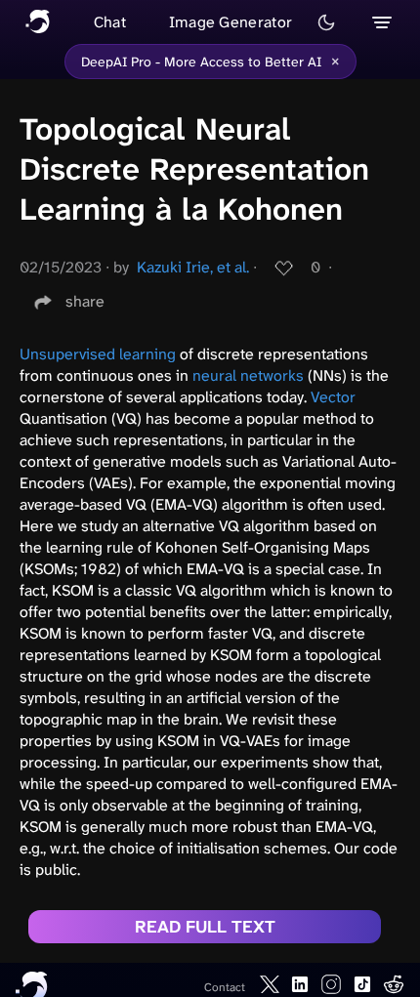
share (85, 301)
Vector (333, 397)
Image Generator (231, 22)
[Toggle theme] (326, 22)
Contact (224, 987)
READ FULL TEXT (205, 926)
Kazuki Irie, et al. (193, 267)
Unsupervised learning (98, 354)
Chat (110, 22)
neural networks (248, 375)
